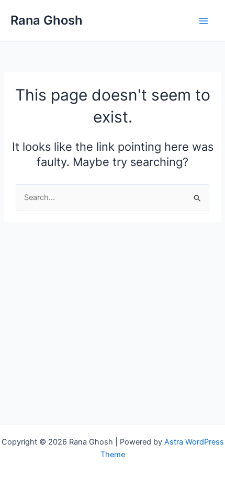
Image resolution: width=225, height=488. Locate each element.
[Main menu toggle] (204, 21)
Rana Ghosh (46, 20)
